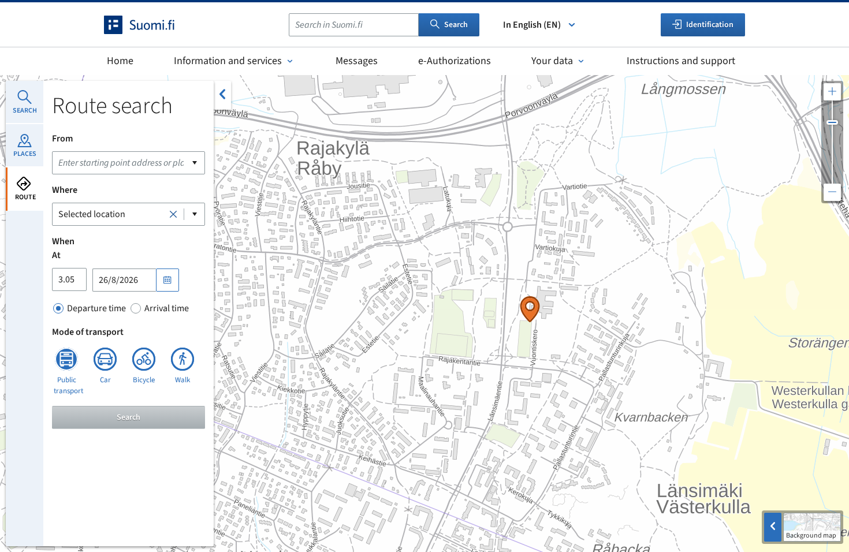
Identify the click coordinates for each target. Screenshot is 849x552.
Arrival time (166, 308)
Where (64, 190)
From (62, 138)
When (63, 241)
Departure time (96, 308)
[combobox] (354, 24)
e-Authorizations (454, 61)
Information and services (228, 61)
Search (456, 25)
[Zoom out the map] (832, 192)
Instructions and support (681, 61)
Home (120, 61)
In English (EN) (532, 24)
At (56, 255)
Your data (552, 61)
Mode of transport (88, 332)
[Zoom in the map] (832, 91)
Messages (357, 61)
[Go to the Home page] (149, 25)
